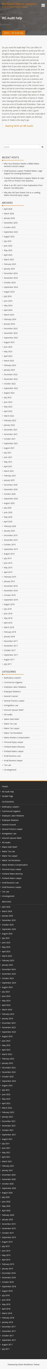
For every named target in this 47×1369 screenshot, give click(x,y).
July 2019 (7, 558)
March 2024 (9, 314)
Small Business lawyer (13, 760)
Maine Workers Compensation (17, 737)
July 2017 (7, 664)
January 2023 (9, 370)
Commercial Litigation (13, 682)
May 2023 (8, 351)
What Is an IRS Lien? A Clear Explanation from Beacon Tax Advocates (23, 186)
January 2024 (9, 324)
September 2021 (11, 443)
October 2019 (10, 544)
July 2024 (7, 296)
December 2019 (10, 535)
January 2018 (9, 636)
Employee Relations (12, 691)
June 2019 (8, 563)
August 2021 (9, 448)
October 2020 (10, 494)
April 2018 (8, 622)
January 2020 (9, 530)
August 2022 (9, 393)
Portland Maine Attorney (14, 746)
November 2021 (11, 434)
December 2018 (10, 586)
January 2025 (9, 268)
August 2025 (9, 236)
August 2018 (9, 604)
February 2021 (10, 475)
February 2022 (10, 420)
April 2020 (8, 521)
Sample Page (7, 796)
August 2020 (9, 503)
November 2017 (11, 645)
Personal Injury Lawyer (13, 742)
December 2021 (10, 429)
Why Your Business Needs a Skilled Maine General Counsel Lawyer (21, 164)
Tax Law (7, 765)
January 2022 (9, 425)
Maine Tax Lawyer (11, 728)
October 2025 (10, 227)
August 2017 (9, 659)
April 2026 (8, 209)
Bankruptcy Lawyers (12, 677)
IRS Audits (8, 714)
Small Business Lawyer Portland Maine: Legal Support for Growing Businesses (23, 172)
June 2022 (8, 402)
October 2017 (10, 650)
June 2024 (8, 301)
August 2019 (9, 553)
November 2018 (11, 590)
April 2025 (8, 255)
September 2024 (11, 287)
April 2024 (8, 310)
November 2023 (11, 333)
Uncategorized (10, 769)
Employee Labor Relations (15, 687)
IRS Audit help (8, 791)
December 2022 (10, 374)
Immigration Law (11, 705)
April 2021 (8, 466)
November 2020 (11, 489)
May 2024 (8, 305)
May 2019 (8, 567)
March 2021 (9, 471)
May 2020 (8, 517)
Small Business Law (12, 756)
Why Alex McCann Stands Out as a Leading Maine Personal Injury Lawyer (22, 193)
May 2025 (8, 250)
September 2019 (11, 549)
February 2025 (10, 264)
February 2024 (10, 319)
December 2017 (10, 641)
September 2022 (11, 388)
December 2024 (10, 273)
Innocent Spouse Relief (13, 710)
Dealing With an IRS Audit (19, 125)
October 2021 (10, 439)
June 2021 (8, 457)
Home (6, 33)
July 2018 (7, 609)
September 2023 (11, 337)
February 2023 (10, 365)
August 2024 (9, 291)
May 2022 (8, 406)
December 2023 (10, 328)
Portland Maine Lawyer (14, 751)
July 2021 (7, 452)
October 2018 (10, 595)
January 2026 (9, 218)
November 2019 (11, 540)
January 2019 (9, 581)
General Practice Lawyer (14, 700)
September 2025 (11, 232)
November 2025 (11, 222)
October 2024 (10, 282)
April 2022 (8, 411)
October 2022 (10, 383)
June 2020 (8, 512)
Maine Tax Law (10, 723)
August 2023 (9, 342)
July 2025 (7, 241)
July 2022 (7, 397)
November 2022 (11, 379)
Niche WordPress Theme (28, 1364)
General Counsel (11, 696)
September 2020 (11, 498)
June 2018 (8, 613)
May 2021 (8, 462)
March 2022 (9, 416)
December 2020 (10, 485)
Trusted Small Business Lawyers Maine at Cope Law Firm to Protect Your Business (24, 179)
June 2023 (8, 347)
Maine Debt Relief (11, 719)
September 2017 (11, 655)
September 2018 (11, 599)
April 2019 (8, 572)
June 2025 (8, 245)
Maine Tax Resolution (13, 733)
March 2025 (9, 259)
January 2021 (9, 480)
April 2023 (8, 356)
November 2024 (11, 278)
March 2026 (9, 213)
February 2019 (10, 576)
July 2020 (7, 508)
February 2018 (10, 632)
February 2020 (10, 526)
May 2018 (8, 618)
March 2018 (9, 627)
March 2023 (9, 360)
